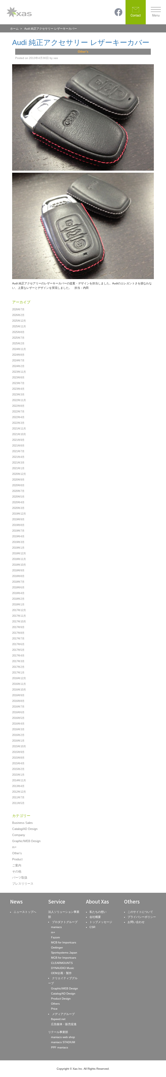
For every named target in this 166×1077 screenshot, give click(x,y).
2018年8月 (18, 576)
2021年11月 (19, 428)
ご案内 (16, 865)
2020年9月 (18, 479)
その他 (16, 871)
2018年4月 (18, 593)
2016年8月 (18, 700)
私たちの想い (97, 911)
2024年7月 (18, 360)
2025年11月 (19, 326)
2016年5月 (18, 717)
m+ (14, 847)
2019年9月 (18, 519)
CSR (92, 927)
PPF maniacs (59, 1047)
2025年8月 (18, 332)
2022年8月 (18, 405)
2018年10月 (19, 564)
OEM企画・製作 (61, 973)
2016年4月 (18, 723)
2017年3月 (18, 661)
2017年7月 (18, 638)
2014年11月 (19, 780)
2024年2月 (18, 366)
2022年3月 (18, 422)
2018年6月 (18, 587)
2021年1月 (18, 468)
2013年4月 (18, 786)
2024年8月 (18, 354)
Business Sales (22, 822)
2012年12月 (19, 791)
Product (17, 859)
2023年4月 (18, 388)
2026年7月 (18, 309)
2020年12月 (19, 473)
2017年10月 (19, 621)
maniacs (56, 927)
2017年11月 (19, 615)
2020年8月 (18, 485)
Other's (17, 853)
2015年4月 (18, 763)
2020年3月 (18, 508)
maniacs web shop (63, 1037)
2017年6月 (18, 644)
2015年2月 (18, 769)
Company (18, 835)
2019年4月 (18, 536)
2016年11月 (19, 683)
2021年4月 (18, 456)
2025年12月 (19, 320)
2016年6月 (18, 712)
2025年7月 (18, 337)
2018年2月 (18, 598)
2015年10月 (19, 746)
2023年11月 (19, 371)
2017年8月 (18, 632)
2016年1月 (18, 740)
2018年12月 (19, 553)
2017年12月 (19, 610)
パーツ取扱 (19, 877)
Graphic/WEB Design (26, 841)
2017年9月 (18, 627)
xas (55, 58)
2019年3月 (18, 542)
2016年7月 (18, 706)
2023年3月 (18, 394)
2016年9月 (18, 695)
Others (55, 1003)
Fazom (55, 937)
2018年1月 (18, 604)
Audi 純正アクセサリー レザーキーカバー (80, 42)
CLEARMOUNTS (62, 963)
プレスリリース (22, 883)
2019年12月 (19, 513)
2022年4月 (18, 417)
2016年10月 (19, 689)
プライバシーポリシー (142, 917)
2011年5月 (18, 803)
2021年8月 (18, 445)
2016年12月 (19, 678)
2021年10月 (19, 434)
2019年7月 (18, 530)
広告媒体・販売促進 (64, 1024)
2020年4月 (18, 502)
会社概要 (95, 917)
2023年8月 (18, 377)
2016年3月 (18, 729)
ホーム (14, 28)
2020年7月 (18, 490)
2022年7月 (18, 411)
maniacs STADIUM (63, 1042)
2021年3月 (18, 462)
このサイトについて (140, 911)
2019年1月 (18, 547)
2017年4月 (18, 655)
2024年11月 (19, 349)
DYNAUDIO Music (62, 968)
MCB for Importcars (63, 942)
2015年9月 (18, 752)
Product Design (61, 998)
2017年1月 (18, 672)
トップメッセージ (100, 922)
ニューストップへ (25, 911)
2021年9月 (18, 439)
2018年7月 (18, 581)
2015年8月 (18, 757)
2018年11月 (19, 559)
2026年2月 (18, 315)
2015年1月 (18, 774)
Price (54, 1008)
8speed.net (58, 1019)
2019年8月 (18, 525)
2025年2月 (18, 343)
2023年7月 (18, 383)
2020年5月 (18, 496)
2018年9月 (18, 570)
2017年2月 (18, 666)
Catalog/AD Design (24, 829)
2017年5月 (18, 649)
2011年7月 (18, 797)
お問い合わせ (136, 922)
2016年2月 (18, 735)
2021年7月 (18, 451)
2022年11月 (19, 400)
